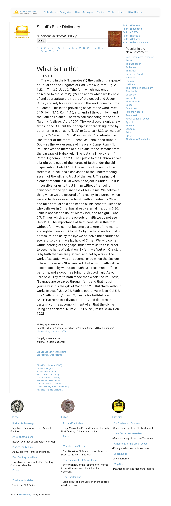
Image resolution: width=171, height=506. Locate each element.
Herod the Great (134, 74)
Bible (64, 417)
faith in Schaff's (131, 39)
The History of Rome (74, 446)
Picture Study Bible (22, 447)
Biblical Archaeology (23, 423)
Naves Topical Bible (46, 371)
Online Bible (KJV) (45, 368)
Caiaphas (131, 94)
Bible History (25, 494)
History (117, 417)
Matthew (130, 84)
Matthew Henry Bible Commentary (53, 387)
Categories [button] (65, 12)
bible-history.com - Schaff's (51, 331)
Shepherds (131, 91)
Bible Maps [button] (50, 12)
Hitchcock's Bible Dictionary (50, 390)
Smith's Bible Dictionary (48, 374)
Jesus (129, 60)
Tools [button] (111, 12)
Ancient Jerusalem (22, 436)
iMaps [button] (121, 12)
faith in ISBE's (130, 32)
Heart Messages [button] (84, 12)
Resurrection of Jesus (137, 118)
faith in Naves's (131, 35)
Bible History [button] (135, 12)
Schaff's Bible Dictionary (48, 380)
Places (67, 436)
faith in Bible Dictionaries (136, 42)
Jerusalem (131, 77)
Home (14, 417)
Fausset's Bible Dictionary (49, 384)
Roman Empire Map (73, 423)
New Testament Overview (140, 57)
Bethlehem (131, 67)
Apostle (130, 122)
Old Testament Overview (127, 423)
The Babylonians (72, 477)
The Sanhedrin (133, 63)
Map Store (119, 464)
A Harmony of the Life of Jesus (130, 443)
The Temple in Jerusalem (139, 87)
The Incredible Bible (23, 480)
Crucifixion (131, 108)
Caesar (129, 104)
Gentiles (130, 125)
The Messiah (133, 101)
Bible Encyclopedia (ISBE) (49, 365)
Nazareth (131, 98)
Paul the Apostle (134, 111)
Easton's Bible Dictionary (49, 377)
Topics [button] (101, 12)
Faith (128, 132)
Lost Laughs (120, 453)
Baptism (130, 129)
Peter (128, 135)
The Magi (131, 70)
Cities (15, 470)
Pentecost (131, 115)
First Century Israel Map (25, 457)
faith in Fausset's (132, 28)
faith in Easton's (132, 25)
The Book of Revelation (138, 139)
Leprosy (130, 81)
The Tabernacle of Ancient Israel (80, 460)
